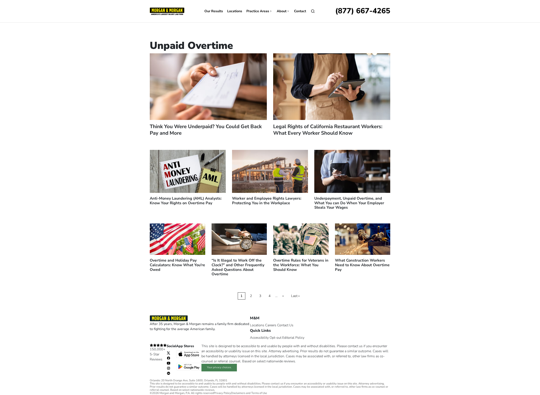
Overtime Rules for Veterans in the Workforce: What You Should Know (300, 265)
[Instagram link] (168, 368)
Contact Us (285, 325)
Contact (300, 11)
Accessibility (259, 337)
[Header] (167, 11)
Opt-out (275, 337)
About (281, 11)
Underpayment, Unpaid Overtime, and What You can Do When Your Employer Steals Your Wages (349, 203)
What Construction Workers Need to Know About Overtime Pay (362, 265)
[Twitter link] (168, 353)
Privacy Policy (222, 393)
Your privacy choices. (219, 367)
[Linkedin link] (168, 373)
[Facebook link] (168, 358)
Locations (234, 11)
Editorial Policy (293, 337)
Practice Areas (257, 11)
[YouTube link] (168, 363)
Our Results (213, 11)
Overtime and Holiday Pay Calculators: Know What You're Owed (177, 265)
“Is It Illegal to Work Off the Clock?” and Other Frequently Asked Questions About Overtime (238, 267)
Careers (270, 325)
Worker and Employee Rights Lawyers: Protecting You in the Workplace (266, 201)
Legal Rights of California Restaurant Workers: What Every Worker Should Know (327, 129)
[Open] (312, 11)
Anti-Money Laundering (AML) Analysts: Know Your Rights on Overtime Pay (185, 201)
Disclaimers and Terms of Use (249, 393)
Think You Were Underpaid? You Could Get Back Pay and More (206, 129)
